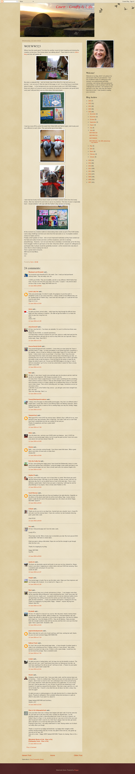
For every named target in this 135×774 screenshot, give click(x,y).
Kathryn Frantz (33, 643)
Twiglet (31, 578)
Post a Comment (31, 747)
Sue (30, 526)
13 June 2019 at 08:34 (35, 503)
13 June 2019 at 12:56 (35, 605)
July (91, 127)
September (93, 122)
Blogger (76, 770)
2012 (90, 168)
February (92, 154)
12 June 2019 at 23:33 (35, 487)
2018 (90, 160)
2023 (90, 101)
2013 (90, 166)
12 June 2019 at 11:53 (35, 340)
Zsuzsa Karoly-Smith (35, 346)
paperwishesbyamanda (36, 631)
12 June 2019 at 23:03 (35, 469)
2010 (90, 174)
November (93, 116)
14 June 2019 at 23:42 (35, 704)
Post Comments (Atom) (37, 759)
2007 (90, 182)
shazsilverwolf (33, 327)
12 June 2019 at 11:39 (35, 321)
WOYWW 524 (93, 135)
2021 (90, 106)
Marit (30, 590)
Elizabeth (31, 611)
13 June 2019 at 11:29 (35, 584)
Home (52, 755)
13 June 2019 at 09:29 (35, 520)
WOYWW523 (93, 138)
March (92, 151)
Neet (30, 373)
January (92, 157)
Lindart (31, 659)
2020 (90, 109)
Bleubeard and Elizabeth (36, 272)
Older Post (78, 755)
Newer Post (26, 755)
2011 (90, 171)
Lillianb (31, 509)
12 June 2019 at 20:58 (35, 455)
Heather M (32, 475)
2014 (90, 163)
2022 (90, 103)
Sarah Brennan (33, 493)
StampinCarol (33, 415)
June (91, 130)
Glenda (31, 447)
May (91, 146)
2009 (90, 176)
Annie (30, 309)
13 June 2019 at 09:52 (35, 556)
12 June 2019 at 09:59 (35, 286)
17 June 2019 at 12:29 (35, 743)
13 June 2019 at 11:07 (35, 572)
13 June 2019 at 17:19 (35, 637)
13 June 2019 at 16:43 (35, 625)
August (92, 125)
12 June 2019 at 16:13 (35, 409)
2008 (90, 179)
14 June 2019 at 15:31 (35, 669)
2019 (90, 111)
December (93, 114)
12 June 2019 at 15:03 (35, 393)
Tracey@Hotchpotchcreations (37, 399)
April (91, 148)
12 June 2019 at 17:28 (35, 427)
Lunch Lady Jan (33, 291)
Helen (30, 433)
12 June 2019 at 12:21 (35, 367)
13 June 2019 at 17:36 (35, 653)
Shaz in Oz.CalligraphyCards (37, 710)
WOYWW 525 (93, 132)
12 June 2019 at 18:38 (35, 441)
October (92, 119)
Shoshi (31, 675)
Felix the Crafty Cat (34, 461)
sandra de (32, 562)
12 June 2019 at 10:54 (35, 303)
